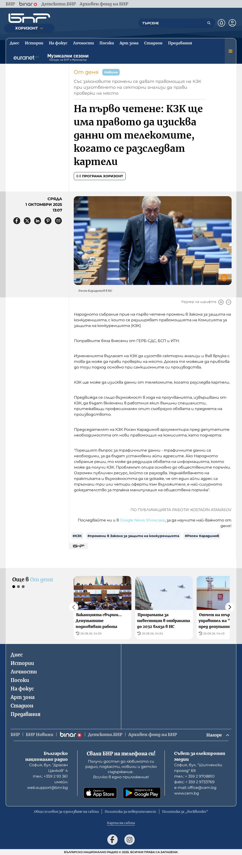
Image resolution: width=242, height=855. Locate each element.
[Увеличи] (221, 302)
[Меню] (230, 51)
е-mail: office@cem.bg (195, 787)
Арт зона (23, 697)
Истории (22, 663)
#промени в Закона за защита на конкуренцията (133, 536)
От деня (86, 72)
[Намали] (228, 302)
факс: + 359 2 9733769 (194, 782)
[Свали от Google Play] (142, 793)
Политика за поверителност (130, 811)
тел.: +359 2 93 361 (50, 776)
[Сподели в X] (27, 220)
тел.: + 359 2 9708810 (194, 776)
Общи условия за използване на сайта (66, 811)
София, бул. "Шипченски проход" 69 (198, 768)
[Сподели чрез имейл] (58, 220)
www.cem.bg (186, 793)
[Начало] (29, 18)
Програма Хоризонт (102, 176)
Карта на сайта (121, 823)
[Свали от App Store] (100, 793)
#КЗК (77, 536)
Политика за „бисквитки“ (185, 811)
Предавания (25, 714)
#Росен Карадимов (202, 536)
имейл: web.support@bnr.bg (47, 785)
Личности (24, 672)
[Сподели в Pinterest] (48, 220)
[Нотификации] (221, 23)
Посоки (20, 680)
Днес (17, 655)
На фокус (22, 689)
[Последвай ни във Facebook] (112, 839)
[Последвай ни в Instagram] (129, 839)
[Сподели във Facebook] (17, 220)
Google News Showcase (142, 520)
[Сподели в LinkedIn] (37, 220)
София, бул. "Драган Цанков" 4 (48, 768)
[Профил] (232, 23)
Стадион (22, 706)
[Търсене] (209, 23)
